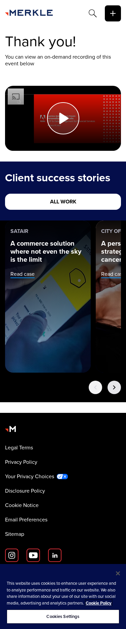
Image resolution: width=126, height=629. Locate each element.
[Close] (118, 573)
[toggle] (113, 13)
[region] (63, 596)
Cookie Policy (99, 603)
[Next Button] (114, 387)
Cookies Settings (62, 616)
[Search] (93, 13)
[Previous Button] (95, 387)
